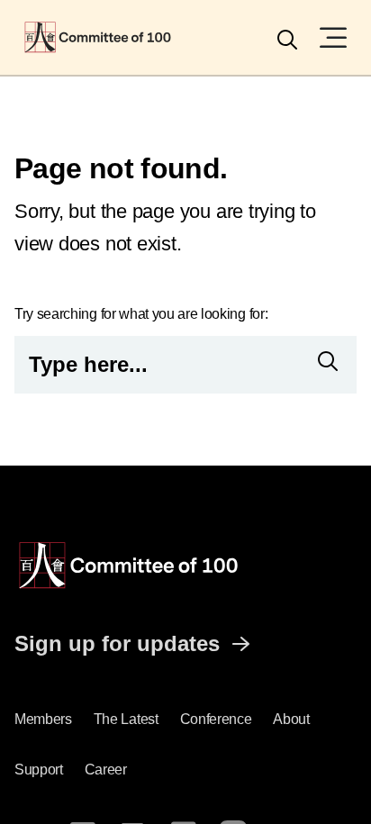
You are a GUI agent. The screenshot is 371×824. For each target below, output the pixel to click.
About (291, 719)
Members (43, 719)
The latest (126, 719)
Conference (216, 719)
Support (38, 769)
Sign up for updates (117, 643)
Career (106, 769)
